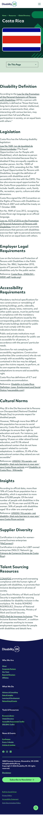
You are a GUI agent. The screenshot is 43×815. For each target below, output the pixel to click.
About (4, 666)
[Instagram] (7, 751)
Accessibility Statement (10, 799)
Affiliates (5, 678)
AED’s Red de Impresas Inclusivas (16, 616)
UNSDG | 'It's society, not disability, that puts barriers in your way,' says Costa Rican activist (19, 464)
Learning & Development (11, 698)
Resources (12, 15)
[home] (15, 4)
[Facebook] (3, 751)
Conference (6, 739)
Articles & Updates (8, 745)
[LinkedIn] (10, 751)
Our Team (5, 672)
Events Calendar (8, 742)
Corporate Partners (9, 669)
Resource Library (8, 716)
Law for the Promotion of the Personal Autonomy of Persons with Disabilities (19, 97)
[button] (39, 4)
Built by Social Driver (9, 792)
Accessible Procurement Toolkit (13, 721)
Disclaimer (6, 773)
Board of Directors (8, 675)
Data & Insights (7, 695)
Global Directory (24, 15)
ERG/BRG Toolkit (8, 724)
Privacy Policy (7, 795)
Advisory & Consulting (10, 692)
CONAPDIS (5, 578)
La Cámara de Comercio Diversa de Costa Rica (19, 553)
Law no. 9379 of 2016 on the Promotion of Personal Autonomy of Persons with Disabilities (19, 223)
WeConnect (6, 543)
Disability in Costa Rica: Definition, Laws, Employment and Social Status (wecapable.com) (20, 387)
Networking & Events (9, 701)
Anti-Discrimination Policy (11, 803)
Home (4, 15)
